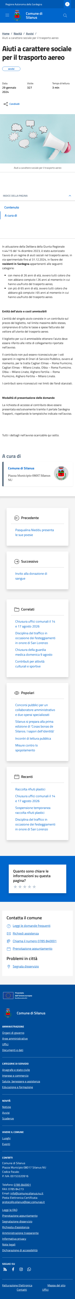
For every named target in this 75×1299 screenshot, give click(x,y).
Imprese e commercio (15, 1075)
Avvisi (30, 33)
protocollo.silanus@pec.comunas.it (23, 1202)
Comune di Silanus (21, 468)
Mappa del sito (56, 1285)
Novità (18, 33)
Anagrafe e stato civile (16, 1070)
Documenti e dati (12, 1050)
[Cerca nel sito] (65, 15)
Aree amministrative (15, 1038)
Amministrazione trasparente (20, 1233)
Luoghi (6, 1138)
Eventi (6, 1144)
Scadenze (8, 1118)
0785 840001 (22, 1185)
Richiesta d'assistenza (15, 1227)
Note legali (8, 1244)
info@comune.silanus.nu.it (26, 1193)
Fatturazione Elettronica (17, 1285)
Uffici (5, 1044)
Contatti (22, 1289)
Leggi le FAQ (9, 1210)
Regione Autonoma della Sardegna (23, 4)
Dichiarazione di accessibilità (20, 1250)
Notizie (6, 1107)
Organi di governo (13, 1033)
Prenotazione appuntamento (20, 1215)
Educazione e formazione (17, 1087)
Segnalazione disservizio (17, 1221)
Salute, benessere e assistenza (21, 1081)
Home (5, 33)
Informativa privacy (14, 1239)
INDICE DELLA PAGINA (15, 196)
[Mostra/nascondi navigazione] (7, 15)
